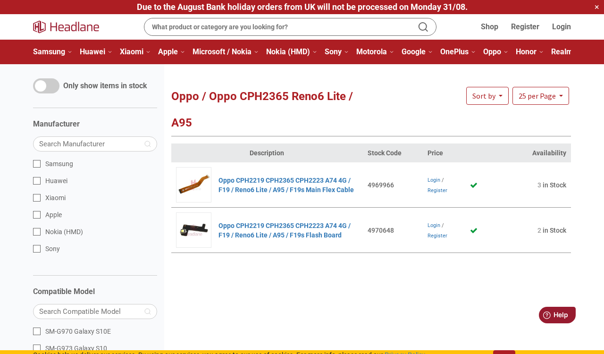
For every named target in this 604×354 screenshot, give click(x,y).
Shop (489, 26)
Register (525, 26)
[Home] (71, 27)
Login (561, 26)
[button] (540, 96)
